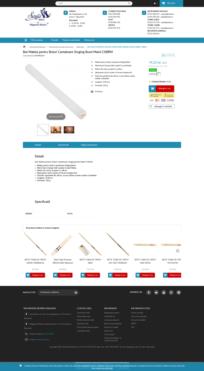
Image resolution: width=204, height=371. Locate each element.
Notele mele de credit (85, 320)
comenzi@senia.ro (42, 340)
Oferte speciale (137, 313)
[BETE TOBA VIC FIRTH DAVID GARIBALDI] (35, 244)
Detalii (38, 145)
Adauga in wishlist (163, 106)
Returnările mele (83, 316)
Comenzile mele (83, 313)
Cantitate (152, 74)
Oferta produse (37, 40)
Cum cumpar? (109, 334)
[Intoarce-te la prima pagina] (26, 47)
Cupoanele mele (83, 331)
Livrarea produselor (111, 320)
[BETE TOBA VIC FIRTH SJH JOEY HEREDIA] (117, 244)
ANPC (133, 324)
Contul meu (84, 308)
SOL (132, 327)
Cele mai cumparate (139, 316)
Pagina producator (89, 145)
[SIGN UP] (77, 292)
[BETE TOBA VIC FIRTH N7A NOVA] (172, 244)
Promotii (54, 40)
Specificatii (63, 145)
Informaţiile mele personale (88, 327)
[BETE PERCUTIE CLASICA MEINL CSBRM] (43, 130)
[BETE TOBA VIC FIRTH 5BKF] (90, 244)
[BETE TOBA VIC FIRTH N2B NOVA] (145, 244)
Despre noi (108, 331)
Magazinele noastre (111, 313)
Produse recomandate (71, 40)
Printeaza (98, 92)
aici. (111, 368)
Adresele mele (82, 324)
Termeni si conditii (111, 327)
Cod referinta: (28, 56)
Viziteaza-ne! (89, 40)
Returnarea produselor (113, 324)
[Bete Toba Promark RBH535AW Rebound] (62, 244)
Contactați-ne (109, 316)
